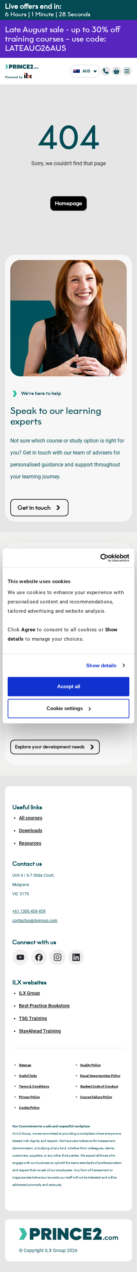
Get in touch (34, 507)
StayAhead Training (40, 1031)
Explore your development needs (49, 747)
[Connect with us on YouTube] (20, 957)
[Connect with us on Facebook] (39, 957)
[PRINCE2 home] (22, 66)
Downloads (30, 830)
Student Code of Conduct (99, 1086)
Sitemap (25, 1065)
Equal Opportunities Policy (100, 1076)
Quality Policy (90, 1065)
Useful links (28, 1076)
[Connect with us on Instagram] (58, 957)
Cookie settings (65, 708)
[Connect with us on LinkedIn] (76, 957)
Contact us (27, 863)
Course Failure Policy (96, 1097)
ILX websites (29, 982)
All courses (30, 818)
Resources (30, 843)
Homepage (68, 203)
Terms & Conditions (34, 1086)
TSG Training (33, 1018)
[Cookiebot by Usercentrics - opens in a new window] (100, 558)
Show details (101, 665)
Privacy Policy (29, 1097)
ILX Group (29, 993)
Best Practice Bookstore (44, 1005)
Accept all (68, 686)
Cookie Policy (29, 1107)
